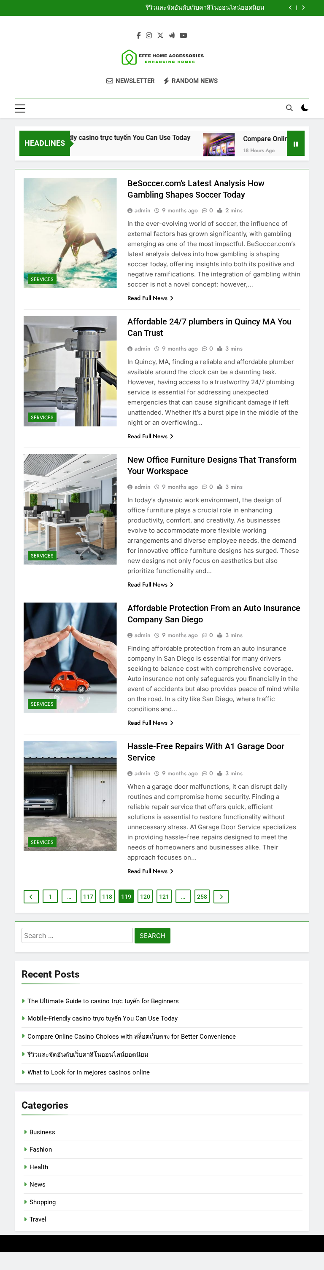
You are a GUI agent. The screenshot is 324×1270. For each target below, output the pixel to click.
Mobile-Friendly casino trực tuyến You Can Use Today (96, 138)
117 (88, 896)
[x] (160, 36)
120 (145, 896)
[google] (171, 36)
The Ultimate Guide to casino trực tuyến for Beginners (103, 1001)
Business (42, 1132)
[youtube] (183, 36)
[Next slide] (303, 7)
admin (143, 210)
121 (164, 896)
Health (39, 1167)
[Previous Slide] (290, 7)
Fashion (41, 1149)
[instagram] (148, 36)
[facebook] (138, 36)
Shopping (43, 1202)
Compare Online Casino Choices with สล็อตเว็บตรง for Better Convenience (131, 1036)
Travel (38, 1219)
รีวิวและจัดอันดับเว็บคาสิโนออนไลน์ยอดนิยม (205, 8)
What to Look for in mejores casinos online (88, 1072)
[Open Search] (289, 107)
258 (202, 896)
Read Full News (147, 298)
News (38, 1184)
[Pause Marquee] (296, 143)
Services (42, 279)
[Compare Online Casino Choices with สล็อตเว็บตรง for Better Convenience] (205, 148)
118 (107, 896)
